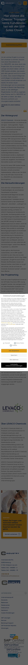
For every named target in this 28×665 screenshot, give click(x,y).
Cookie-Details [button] (7, 369)
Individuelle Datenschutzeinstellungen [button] (14, 365)
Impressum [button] (22, 369)
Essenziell (7, 343)
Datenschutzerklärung (6, 322)
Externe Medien (20, 343)
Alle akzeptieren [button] (14, 350)
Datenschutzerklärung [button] (15, 369)
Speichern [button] (14, 355)
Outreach (14, 345)
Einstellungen (12, 324)
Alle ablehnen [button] (14, 359)
